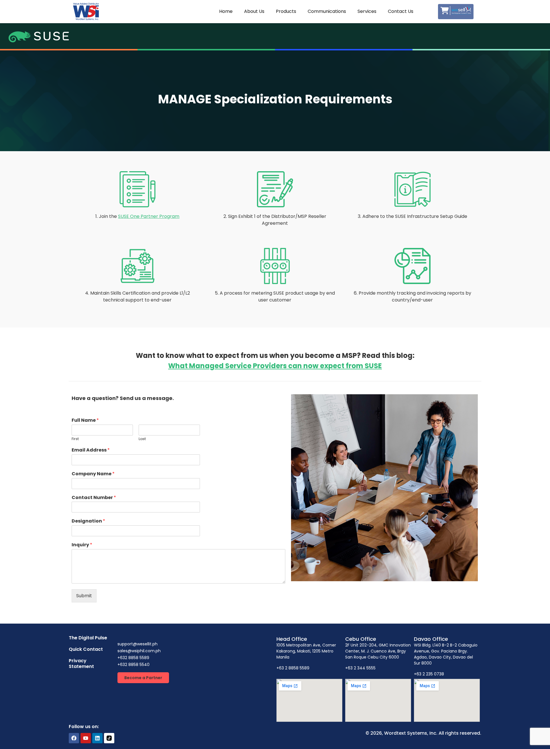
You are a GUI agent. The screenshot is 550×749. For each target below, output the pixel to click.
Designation (88, 521)
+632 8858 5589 (133, 658)
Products (286, 11)
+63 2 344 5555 (360, 668)
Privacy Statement (81, 663)
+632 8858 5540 (133, 664)
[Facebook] (74, 738)
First (75, 439)
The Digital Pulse (88, 637)
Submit (84, 595)
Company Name (93, 474)
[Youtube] (85, 738)
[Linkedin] (97, 738)
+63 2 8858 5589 (292, 668)
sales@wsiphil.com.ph (139, 651)
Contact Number (94, 498)
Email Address (91, 450)
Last (142, 439)
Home (226, 11)
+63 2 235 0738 (429, 674)
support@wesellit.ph (137, 644)
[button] (143, 677)
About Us (254, 11)
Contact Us (400, 11)
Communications (327, 11)
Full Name (85, 420)
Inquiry (82, 545)
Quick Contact (86, 649)
